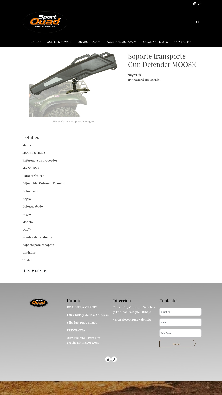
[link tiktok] (199, 3)
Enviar (176, 344)
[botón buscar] (197, 22)
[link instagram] (194, 3)
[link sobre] (42, 303)
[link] (44, 22)
